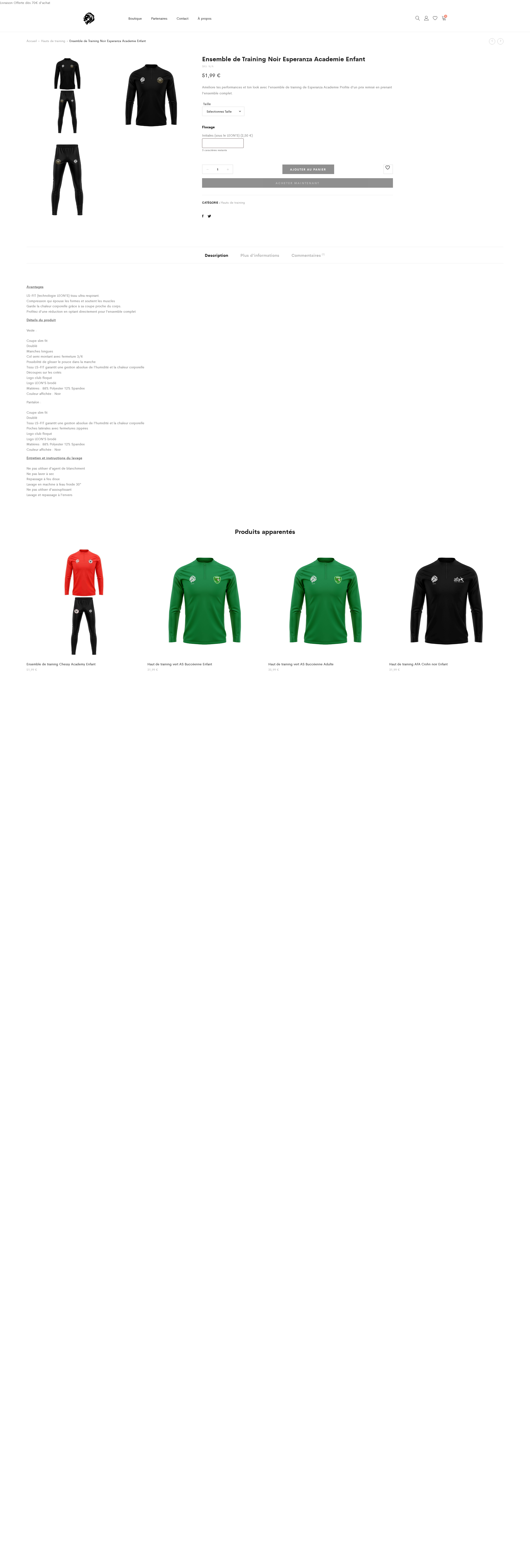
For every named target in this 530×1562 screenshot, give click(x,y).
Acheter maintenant (297, 183)
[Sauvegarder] (388, 169)
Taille (207, 103)
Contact (182, 18)
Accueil (31, 40)
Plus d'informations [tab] (259, 255)
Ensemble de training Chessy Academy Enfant (60, 664)
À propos (204, 18)
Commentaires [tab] (308, 255)
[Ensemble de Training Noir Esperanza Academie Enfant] (203, 216)
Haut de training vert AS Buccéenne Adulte (301, 664)
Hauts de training (53, 40)
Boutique (135, 18)
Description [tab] (216, 255)
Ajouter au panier (308, 169)
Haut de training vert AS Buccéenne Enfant (179, 664)
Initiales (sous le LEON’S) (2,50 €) (227, 135)
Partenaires (159, 18)
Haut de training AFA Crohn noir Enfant (418, 664)
